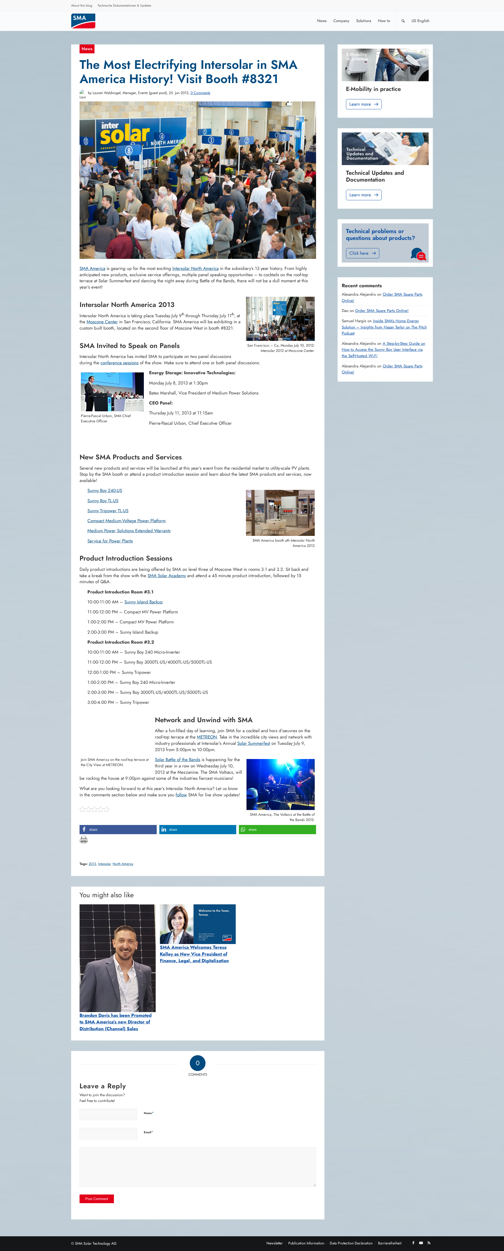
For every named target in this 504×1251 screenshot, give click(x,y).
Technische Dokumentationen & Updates (124, 5)
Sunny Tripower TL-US (107, 510)
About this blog (81, 5)
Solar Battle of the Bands (177, 759)
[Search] (403, 21)
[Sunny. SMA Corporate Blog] (87, 21)
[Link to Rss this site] (429, 1243)
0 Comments (200, 92)
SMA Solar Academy (167, 575)
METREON (207, 737)
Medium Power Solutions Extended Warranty (129, 530)
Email (148, 1132)
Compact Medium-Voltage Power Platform (126, 520)
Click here (359, 253)
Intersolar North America (195, 268)
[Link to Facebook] (413, 1243)
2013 (92, 864)
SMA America (92, 268)
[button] (118, 829)
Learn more (360, 104)
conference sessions (120, 363)
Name (149, 1112)
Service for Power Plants (110, 541)
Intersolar (104, 864)
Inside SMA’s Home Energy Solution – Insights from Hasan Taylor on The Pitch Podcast (384, 327)
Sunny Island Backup (143, 602)
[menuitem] (81, 6)
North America (123, 864)
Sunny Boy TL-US (102, 501)
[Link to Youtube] (421, 1243)
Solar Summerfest (253, 743)
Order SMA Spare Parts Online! (382, 311)
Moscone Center (102, 322)
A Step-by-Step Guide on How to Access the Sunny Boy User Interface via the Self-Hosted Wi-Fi (383, 350)
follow (181, 795)
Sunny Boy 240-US (104, 490)
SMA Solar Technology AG (96, 1243)
